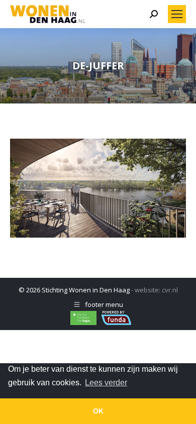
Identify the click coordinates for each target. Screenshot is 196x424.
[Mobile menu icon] (177, 14)
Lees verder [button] (106, 382)
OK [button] (98, 411)
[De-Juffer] (98, 188)
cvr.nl (170, 289)
